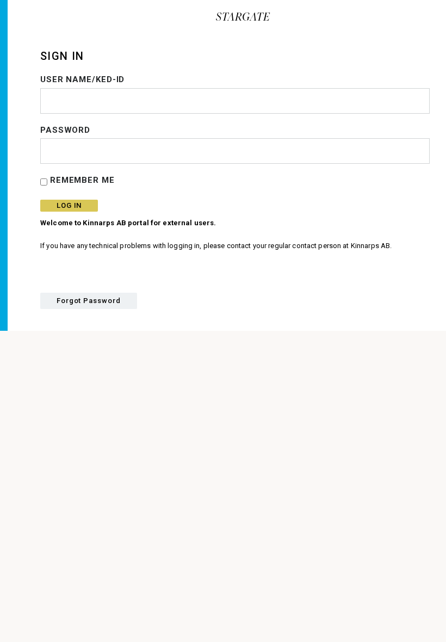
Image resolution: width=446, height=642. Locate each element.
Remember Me (81, 180)
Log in (69, 205)
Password (65, 130)
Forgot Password (89, 301)
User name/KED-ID (82, 79)
